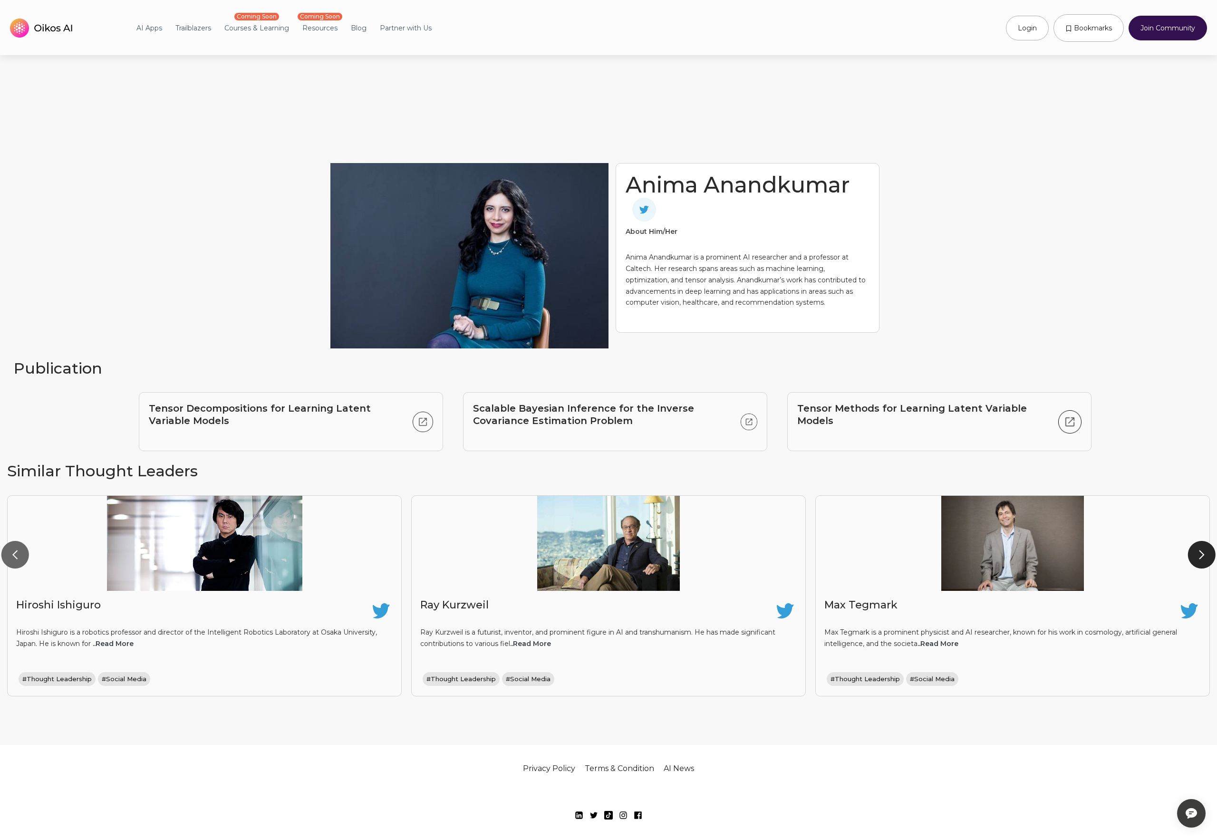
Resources (320, 28)
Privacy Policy (549, 768)
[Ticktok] (608, 815)
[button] (15, 555)
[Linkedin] (579, 815)
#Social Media (124, 679)
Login (1027, 28)
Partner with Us (406, 28)
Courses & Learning (256, 28)
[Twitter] (593, 815)
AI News (679, 768)
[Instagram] (623, 815)
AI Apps (149, 28)
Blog (359, 28)
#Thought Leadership (57, 679)
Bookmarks (1092, 28)
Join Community (1167, 28)
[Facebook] (638, 815)
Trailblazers (193, 28)
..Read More (113, 643)
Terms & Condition (619, 768)
